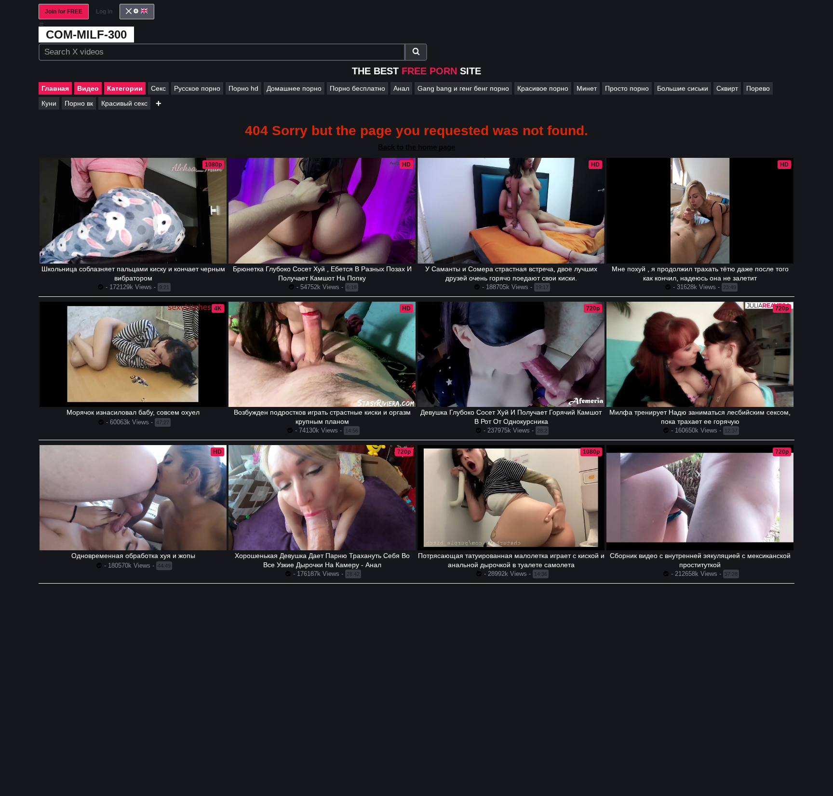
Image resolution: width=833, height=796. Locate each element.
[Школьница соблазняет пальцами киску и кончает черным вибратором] (133, 210)
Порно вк (79, 103)
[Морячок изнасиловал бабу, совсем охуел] (133, 354)
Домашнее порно (294, 88)
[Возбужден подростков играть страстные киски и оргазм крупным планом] (322, 354)
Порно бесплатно (357, 88)
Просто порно (627, 88)
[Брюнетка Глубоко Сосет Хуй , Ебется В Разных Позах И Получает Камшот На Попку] (322, 210)
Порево (758, 88)
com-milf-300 (86, 34)
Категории (125, 88)
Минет (587, 88)
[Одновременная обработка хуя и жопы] (133, 497)
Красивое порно (542, 88)
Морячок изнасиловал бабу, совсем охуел (133, 412)
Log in (104, 11)
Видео (88, 88)
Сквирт (727, 88)
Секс (158, 88)
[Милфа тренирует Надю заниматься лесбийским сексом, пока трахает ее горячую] (699, 354)
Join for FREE (63, 11)
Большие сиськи (682, 88)
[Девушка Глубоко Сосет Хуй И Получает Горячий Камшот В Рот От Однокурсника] (511, 354)
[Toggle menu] (41, 24)
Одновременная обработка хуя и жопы (133, 555)
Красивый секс (124, 103)
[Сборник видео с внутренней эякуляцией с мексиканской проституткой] (699, 497)
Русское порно (197, 88)
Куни (48, 103)
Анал (401, 88)
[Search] (416, 52)
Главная (55, 88)
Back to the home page (416, 147)
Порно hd (243, 88)
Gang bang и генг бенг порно (463, 88)
